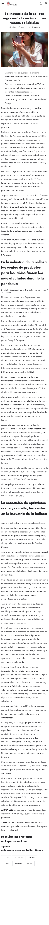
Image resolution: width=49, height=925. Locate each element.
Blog (14, 27)
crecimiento (19, 858)
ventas (29, 863)
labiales (6, 863)
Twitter (29, 850)
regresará (18, 863)
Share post (35, 27)
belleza (6, 858)
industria (32, 858)
